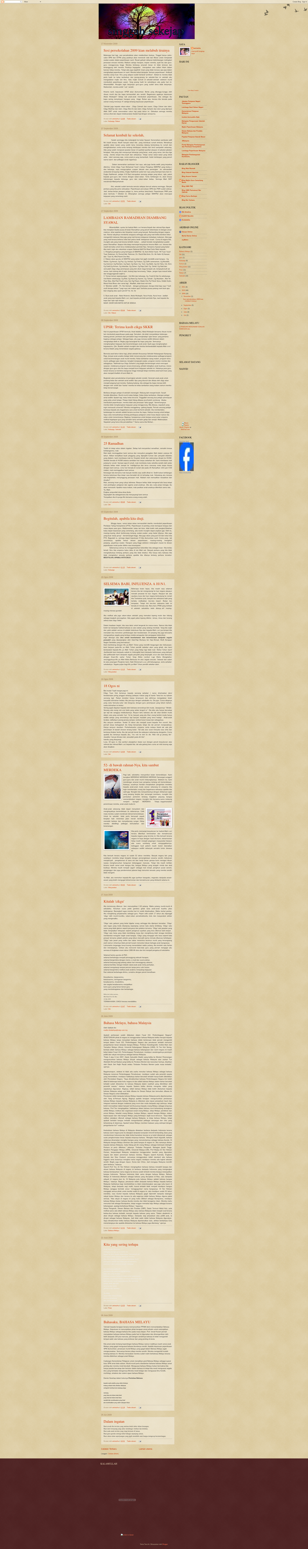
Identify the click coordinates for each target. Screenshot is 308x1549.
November (187, 296)
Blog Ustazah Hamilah (190, 172)
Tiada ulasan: (132, 119)
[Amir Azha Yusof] (186, 470)
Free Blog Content (193, 90)
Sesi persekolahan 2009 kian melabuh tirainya (136, 50)
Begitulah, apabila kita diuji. (124, 518)
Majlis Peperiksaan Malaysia (192, 127)
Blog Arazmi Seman (189, 176)
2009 (184, 293)
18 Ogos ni (112, 685)
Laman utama (145, 1449)
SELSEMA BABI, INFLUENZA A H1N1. (135, 583)
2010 (184, 290)
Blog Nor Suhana (188, 200)
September (188, 305)
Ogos (186, 308)
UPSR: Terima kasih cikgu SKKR (128, 326)
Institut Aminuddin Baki (190, 117)
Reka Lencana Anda (185, 472)
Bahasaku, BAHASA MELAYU (127, 1321)
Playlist (186, 427)
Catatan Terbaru (109, 1449)
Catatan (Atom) (113, 1454)
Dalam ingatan (114, 1421)
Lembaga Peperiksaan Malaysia (193, 151)
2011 (184, 287)
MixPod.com (185, 429)
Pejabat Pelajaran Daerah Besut (193, 137)
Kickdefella (186, 220)
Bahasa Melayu (113, 1230)
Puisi (110, 1308)
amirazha (197, 48)
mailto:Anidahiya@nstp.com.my (116, 1030)
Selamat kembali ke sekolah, (124, 135)
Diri (109, 204)
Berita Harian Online (189, 236)
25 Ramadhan (113, 443)
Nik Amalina (186, 212)
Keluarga (111, 121)
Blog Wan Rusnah (188, 168)
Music (182, 427)
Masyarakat (112, 672)
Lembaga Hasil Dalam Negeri (192, 107)
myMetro (185, 240)
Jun (185, 315)
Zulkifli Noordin (187, 216)
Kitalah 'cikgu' (114, 901)
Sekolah (118, 429)
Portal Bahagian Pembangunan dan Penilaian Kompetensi (193, 146)
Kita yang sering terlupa (121, 1244)
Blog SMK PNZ (187, 186)
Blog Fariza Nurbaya (189, 196)
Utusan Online (187, 232)
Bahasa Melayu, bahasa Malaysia (127, 1022)
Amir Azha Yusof (184, 441)
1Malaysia (185, 141)
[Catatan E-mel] (140, 119)
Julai (185, 312)
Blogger (165, 1544)
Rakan (117, 121)
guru (180, 257)
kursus (181, 264)
